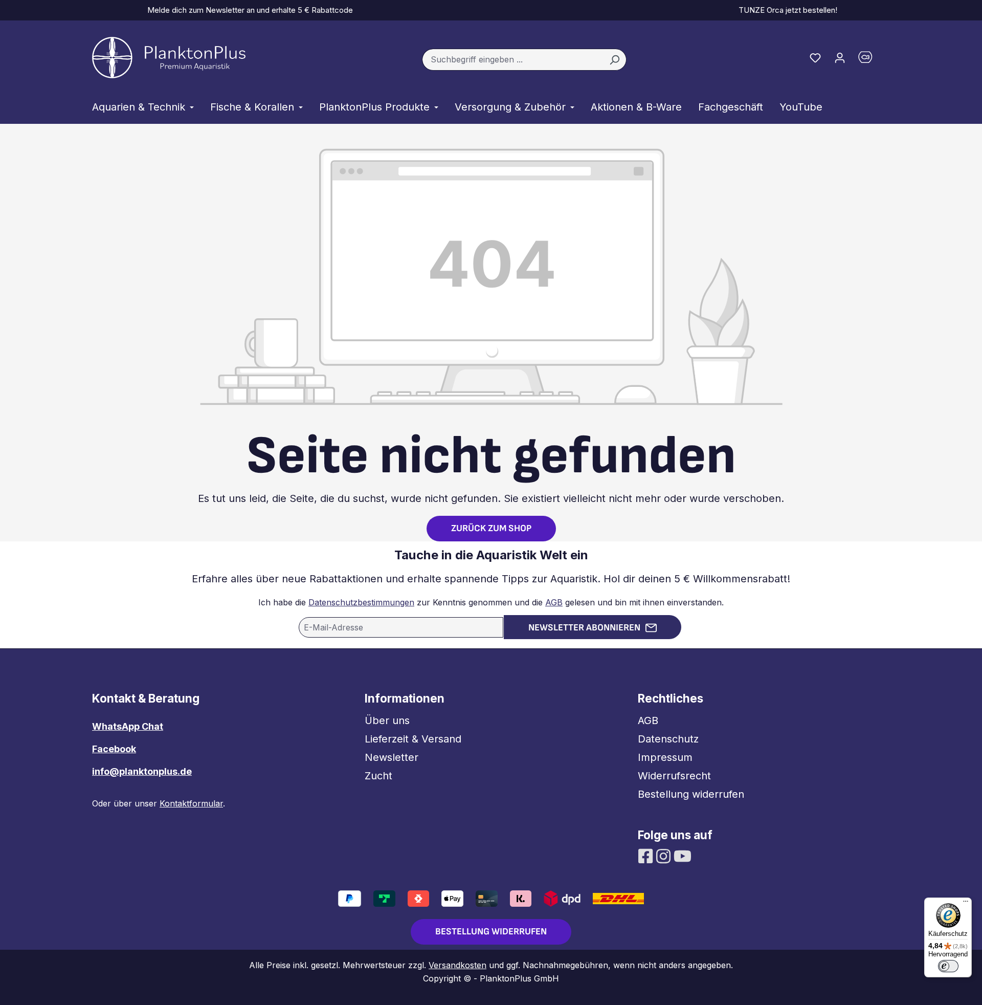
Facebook (114, 749)
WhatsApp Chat (127, 726)
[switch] (948, 966)
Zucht (378, 776)
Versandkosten (457, 965)
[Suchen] (614, 60)
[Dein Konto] (840, 57)
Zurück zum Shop (491, 528)
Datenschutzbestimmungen (361, 602)
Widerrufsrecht (674, 776)
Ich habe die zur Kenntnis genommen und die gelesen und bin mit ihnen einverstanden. (491, 602)
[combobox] (512, 60)
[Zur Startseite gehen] (169, 57)
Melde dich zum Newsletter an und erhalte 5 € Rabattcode (248, 10)
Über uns (387, 720)
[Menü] (965, 904)
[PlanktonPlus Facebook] (647, 855)
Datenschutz (668, 739)
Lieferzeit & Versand (413, 739)
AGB (554, 602)
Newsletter (391, 757)
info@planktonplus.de (142, 771)
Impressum (665, 757)
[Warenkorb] (871, 59)
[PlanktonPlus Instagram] (665, 855)
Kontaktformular (191, 803)
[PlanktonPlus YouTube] (682, 855)
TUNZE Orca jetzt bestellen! (785, 10)
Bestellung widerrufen (691, 794)
